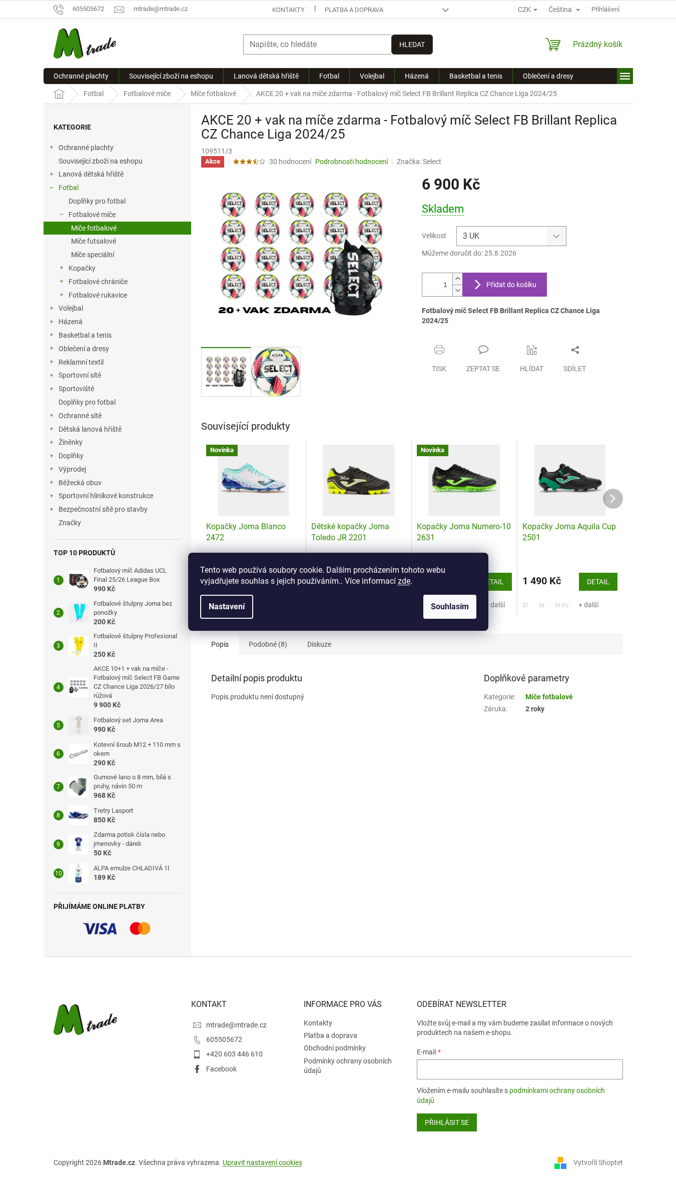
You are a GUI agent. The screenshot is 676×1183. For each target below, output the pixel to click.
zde (404, 581)
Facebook (221, 1069)
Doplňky (71, 456)
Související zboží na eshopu (101, 161)
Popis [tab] (220, 644)
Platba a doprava (354, 10)
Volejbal (71, 308)
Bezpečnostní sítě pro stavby (103, 509)
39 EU (561, 605)
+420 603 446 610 (234, 1054)
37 (525, 605)
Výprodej (72, 469)
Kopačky (82, 268)
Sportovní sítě (80, 375)
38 (541, 605)
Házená (71, 322)
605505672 (224, 1039)
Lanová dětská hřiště (91, 174)
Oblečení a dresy (84, 349)
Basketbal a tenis (85, 335)
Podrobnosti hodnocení (351, 162)
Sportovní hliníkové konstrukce (106, 496)
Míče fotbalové (94, 228)
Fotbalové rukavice (98, 295)
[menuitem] (81, 76)
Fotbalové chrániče (98, 282)
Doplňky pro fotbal (97, 201)
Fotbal (69, 188)
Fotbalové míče (92, 215)
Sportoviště (76, 389)
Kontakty (288, 10)
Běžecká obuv (80, 483)
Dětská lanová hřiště (90, 429)
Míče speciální (92, 255)
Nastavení (227, 606)
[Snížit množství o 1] (457, 290)
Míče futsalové (93, 241)
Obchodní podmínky (335, 1048)
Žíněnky (71, 442)
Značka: (419, 162)
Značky (70, 523)
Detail (492, 582)
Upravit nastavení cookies (262, 1162)
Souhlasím (450, 606)
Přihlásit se (447, 1122)
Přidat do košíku (511, 285)
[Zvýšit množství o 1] (457, 279)
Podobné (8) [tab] (268, 644)
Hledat (412, 45)
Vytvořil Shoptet (598, 1162)
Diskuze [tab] (319, 644)
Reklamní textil (81, 362)
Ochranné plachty (86, 148)
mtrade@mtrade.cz (236, 1025)
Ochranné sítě (80, 416)
